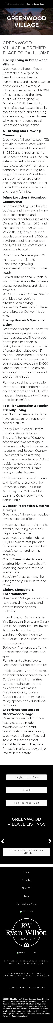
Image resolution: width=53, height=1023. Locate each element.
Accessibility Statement (17, 975)
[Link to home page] (15, 4)
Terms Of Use (15, 973)
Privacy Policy (34, 973)
